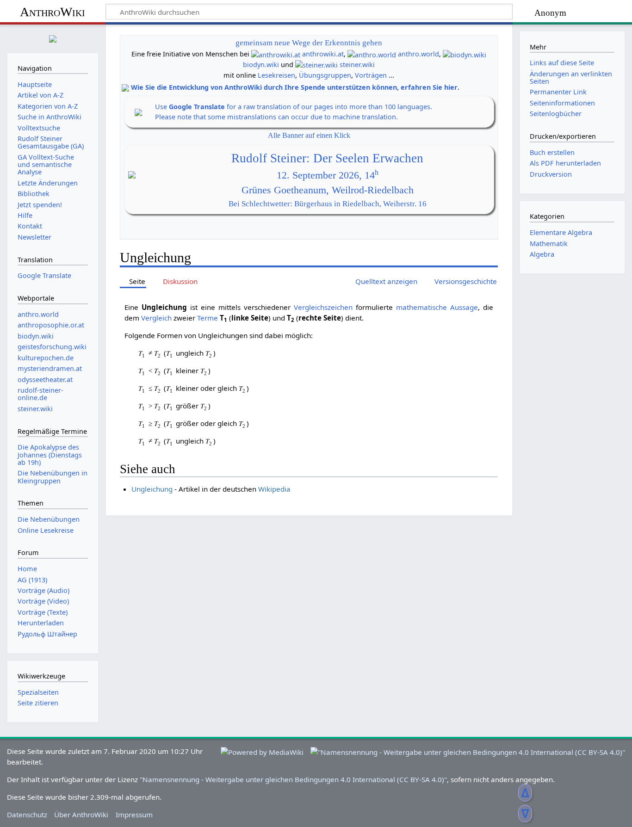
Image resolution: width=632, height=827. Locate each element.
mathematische (421, 307)
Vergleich (156, 317)
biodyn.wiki (261, 64)
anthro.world (418, 53)
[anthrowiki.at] (275, 53)
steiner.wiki (357, 64)
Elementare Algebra (561, 232)
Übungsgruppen (325, 75)
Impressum (134, 814)
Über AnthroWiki (81, 814)
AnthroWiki (52, 12)
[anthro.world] (371, 53)
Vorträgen (371, 75)
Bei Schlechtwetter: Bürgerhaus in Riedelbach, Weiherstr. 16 (328, 203)
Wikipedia (274, 489)
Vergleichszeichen (323, 307)
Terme (207, 317)
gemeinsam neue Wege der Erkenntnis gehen (308, 42)
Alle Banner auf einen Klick (309, 135)
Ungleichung (152, 489)
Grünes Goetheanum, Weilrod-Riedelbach (328, 190)
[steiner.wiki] (316, 64)
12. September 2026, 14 (327, 175)
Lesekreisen (276, 75)
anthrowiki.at (323, 53)
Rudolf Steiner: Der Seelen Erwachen (327, 158)
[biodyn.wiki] (464, 53)
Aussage (464, 307)
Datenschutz (27, 814)
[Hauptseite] (53, 38)
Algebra (542, 254)
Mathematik (549, 243)
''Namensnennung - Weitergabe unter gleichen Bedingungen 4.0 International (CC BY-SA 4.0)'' (293, 779)
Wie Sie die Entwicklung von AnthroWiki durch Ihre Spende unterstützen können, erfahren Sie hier (294, 87)
